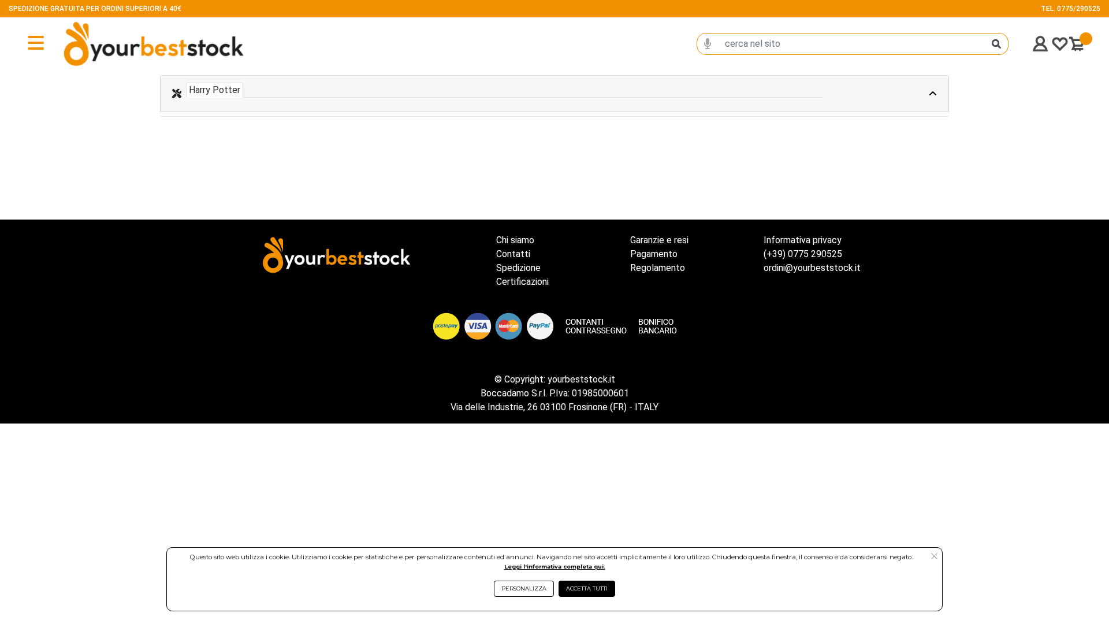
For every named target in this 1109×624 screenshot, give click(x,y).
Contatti (513, 253)
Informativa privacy (803, 240)
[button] (934, 557)
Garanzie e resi (659, 240)
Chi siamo (515, 240)
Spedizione (518, 267)
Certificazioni (522, 281)
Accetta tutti (587, 588)
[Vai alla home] (115, 43)
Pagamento (654, 253)
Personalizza (523, 588)
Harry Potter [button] (214, 89)
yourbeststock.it (581, 379)
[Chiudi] (905, 94)
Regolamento (657, 267)
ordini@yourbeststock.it (812, 267)
